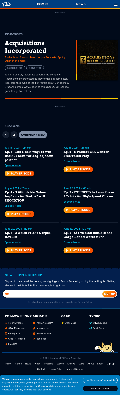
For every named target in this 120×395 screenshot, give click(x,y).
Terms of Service (74, 369)
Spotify (61, 57)
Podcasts (48, 363)
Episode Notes (13, 165)
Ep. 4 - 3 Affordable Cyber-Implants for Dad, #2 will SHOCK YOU (26, 196)
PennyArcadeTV (44, 323)
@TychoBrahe (100, 323)
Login (100, 363)
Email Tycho (99, 328)
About (91, 363)
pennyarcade (43, 328)
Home (8, 363)
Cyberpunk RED (33, 134)
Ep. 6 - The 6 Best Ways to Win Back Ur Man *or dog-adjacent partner (29, 156)
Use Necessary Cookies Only (100, 380)
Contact (41, 369)
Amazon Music (28, 57)
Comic (18, 363)
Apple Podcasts (47, 57)
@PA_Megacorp (16, 328)
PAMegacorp (14, 333)
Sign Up (111, 363)
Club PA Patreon (16, 338)
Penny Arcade (43, 333)
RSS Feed (36, 67)
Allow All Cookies (100, 388)
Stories (60, 363)
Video (37, 363)
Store (81, 363)
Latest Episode (14, 67)
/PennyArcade (15, 323)
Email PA (12, 344)
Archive (71, 363)
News (28, 363)
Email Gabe (70, 323)
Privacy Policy (85, 302)
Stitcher (9, 61)
